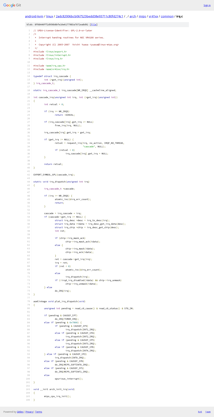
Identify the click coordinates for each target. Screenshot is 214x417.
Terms (38, 411)
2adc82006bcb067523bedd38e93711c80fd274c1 (89, 16)
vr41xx (153, 16)
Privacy (29, 411)
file (93, 24)
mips (142, 16)
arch (133, 16)
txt (200, 411)
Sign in (207, 5)
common (167, 16)
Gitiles (20, 411)
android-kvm (34, 16)
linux (49, 16)
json (208, 411)
